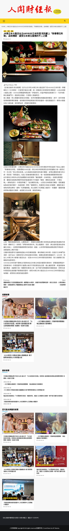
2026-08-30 (8, 328)
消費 (9, 31)
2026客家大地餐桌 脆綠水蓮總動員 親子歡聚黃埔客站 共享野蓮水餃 (24, 390)
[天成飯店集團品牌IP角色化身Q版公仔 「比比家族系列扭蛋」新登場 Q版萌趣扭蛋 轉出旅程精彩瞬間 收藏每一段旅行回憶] (18, 308)
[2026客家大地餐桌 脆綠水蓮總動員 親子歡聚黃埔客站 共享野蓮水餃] (18, 342)
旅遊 (42, 465)
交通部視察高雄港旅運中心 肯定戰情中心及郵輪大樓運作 (21, 401)
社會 (45, 317)
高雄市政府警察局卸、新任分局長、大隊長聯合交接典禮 (50, 282)
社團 (16, 350)
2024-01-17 (8, 39)
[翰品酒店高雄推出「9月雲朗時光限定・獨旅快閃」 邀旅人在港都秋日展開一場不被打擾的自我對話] (51, 456)
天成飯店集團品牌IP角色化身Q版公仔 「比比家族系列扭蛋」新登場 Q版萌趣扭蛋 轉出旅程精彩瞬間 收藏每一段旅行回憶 (18, 323)
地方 (5, 31)
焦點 (12, 31)
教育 (9, 350)
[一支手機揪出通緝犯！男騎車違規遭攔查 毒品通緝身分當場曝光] (51, 308)
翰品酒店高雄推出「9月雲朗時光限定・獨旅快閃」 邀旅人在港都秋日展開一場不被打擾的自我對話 (33, 396)
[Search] (65, 20)
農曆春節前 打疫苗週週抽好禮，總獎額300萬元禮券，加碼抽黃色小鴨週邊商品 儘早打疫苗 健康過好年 (19, 283)
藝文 (19, 350)
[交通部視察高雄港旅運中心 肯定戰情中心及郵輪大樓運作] (18, 489)
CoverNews (46, 528)
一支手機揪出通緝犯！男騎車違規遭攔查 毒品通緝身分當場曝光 (23, 384)
